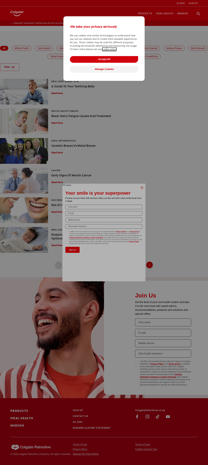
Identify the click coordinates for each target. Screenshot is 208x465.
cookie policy (109, 49)
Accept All (104, 59)
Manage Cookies (104, 69)
